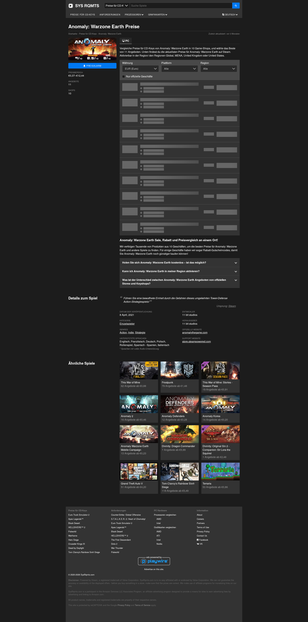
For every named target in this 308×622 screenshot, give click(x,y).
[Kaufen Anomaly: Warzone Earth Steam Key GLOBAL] (180, 150)
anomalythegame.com (194, 332)
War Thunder (117, 547)
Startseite (83, 5)
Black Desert (74, 523)
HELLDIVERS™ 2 (76, 527)
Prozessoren (133, 14)
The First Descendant (121, 539)
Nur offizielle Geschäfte (139, 76)
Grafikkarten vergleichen (165, 527)
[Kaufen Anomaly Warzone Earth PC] (180, 165)
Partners (201, 523)
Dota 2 (114, 543)
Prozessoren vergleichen (165, 514)
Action (123, 332)
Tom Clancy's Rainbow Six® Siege (84, 552)
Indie (131, 332)
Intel (159, 523)
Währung (127, 63)
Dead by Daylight (76, 547)
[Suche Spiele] (236, 6)
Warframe (72, 535)
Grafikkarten (156, 14)
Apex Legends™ (75, 518)
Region (205, 63)
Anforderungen (110, 14)
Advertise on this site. (154, 569)
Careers (200, 518)
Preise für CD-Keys (82, 14)
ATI (158, 535)
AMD (159, 518)
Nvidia (159, 543)
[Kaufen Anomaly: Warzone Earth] (180, 87)
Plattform (166, 63)
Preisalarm (93, 65)
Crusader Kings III (76, 543)
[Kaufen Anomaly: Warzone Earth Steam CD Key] (180, 103)
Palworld (72, 531)
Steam (232, 306)
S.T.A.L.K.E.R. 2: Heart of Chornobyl (128, 518)
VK (201, 543)
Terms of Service (142, 605)
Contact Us (202, 535)
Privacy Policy (203, 531)
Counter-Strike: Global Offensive (126, 514)
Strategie (140, 332)
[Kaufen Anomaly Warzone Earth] (180, 181)
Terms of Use (203, 527)
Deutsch (230, 14)
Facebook (203, 539)
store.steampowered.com (196, 341)
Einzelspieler (127, 323)
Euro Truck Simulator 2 (78, 514)
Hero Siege (73, 539)
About (199, 514)
